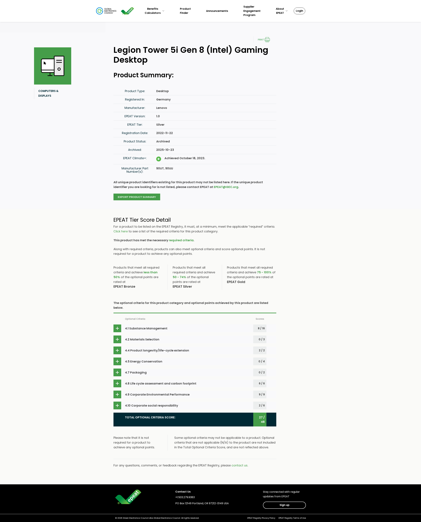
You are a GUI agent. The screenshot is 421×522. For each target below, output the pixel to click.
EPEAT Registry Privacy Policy (261, 518)
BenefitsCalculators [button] (153, 11)
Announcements (217, 11)
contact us (240, 465)
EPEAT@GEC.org (226, 187)
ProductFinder (185, 11)
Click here (120, 231)
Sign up (284, 505)
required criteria (181, 240)
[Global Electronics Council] (106, 10)
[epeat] (127, 10)
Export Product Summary (137, 197)
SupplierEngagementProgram (251, 11)
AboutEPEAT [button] (280, 11)
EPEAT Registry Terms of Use (292, 518)
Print (261, 39)
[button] (194, 328)
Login (299, 11)
